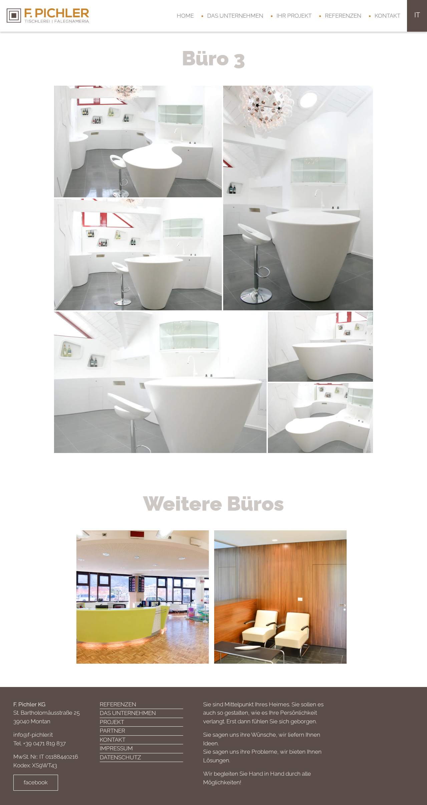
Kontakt (387, 15)
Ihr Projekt (294, 15)
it (417, 15)
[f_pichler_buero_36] (138, 141)
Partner (112, 730)
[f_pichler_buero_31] (138, 254)
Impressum (116, 748)
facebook (36, 782)
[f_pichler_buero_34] (160, 381)
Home (185, 15)
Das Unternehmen (235, 15)
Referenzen (343, 15)
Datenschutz (120, 757)
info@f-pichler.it (33, 734)
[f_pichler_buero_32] (320, 346)
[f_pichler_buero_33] (298, 197)
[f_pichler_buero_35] (320, 417)
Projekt (112, 722)
